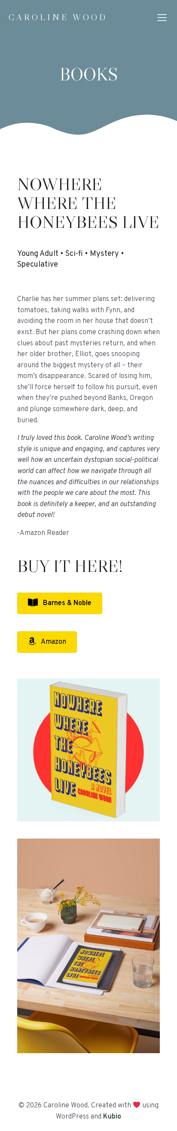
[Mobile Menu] (162, 17)
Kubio (112, 1117)
